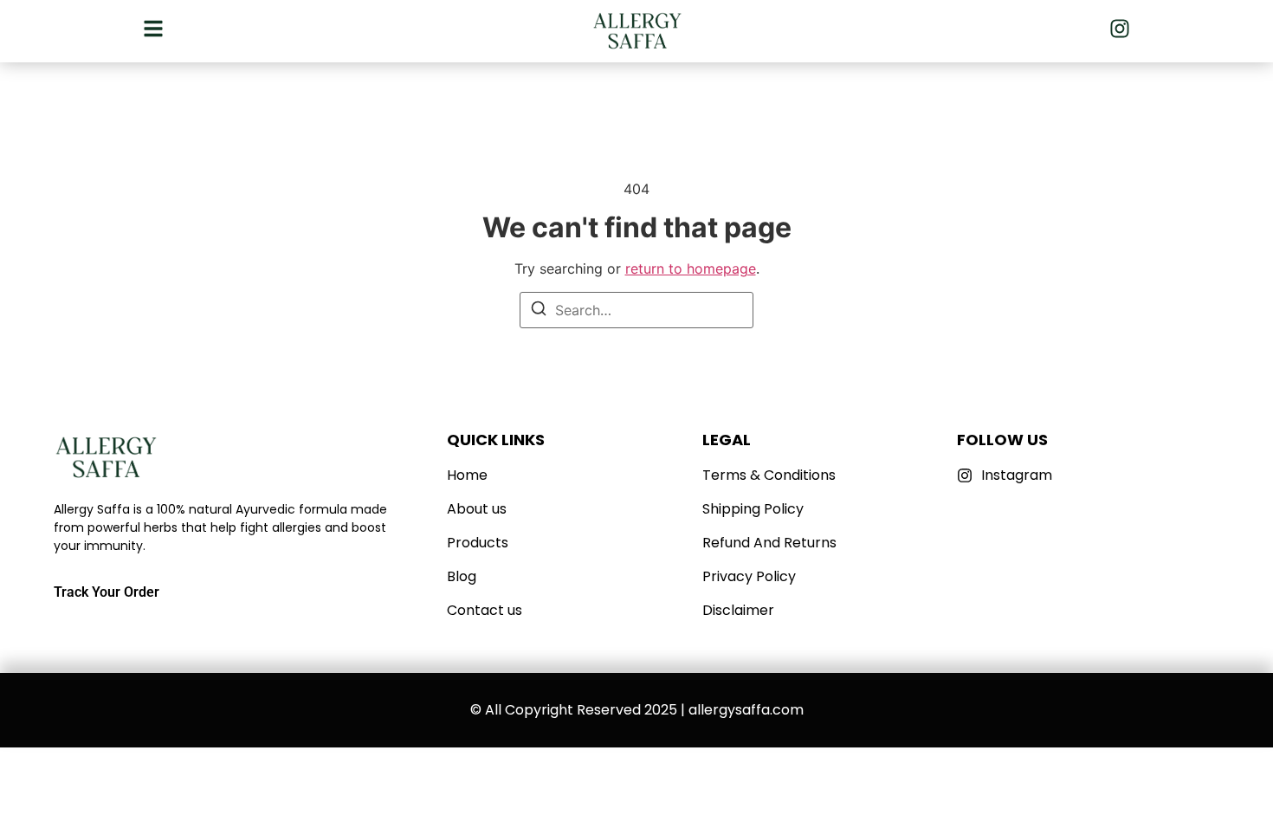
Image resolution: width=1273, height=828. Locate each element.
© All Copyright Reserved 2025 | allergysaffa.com (637, 710)
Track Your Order (106, 592)
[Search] (538, 311)
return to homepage (690, 268)
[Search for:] (636, 310)
